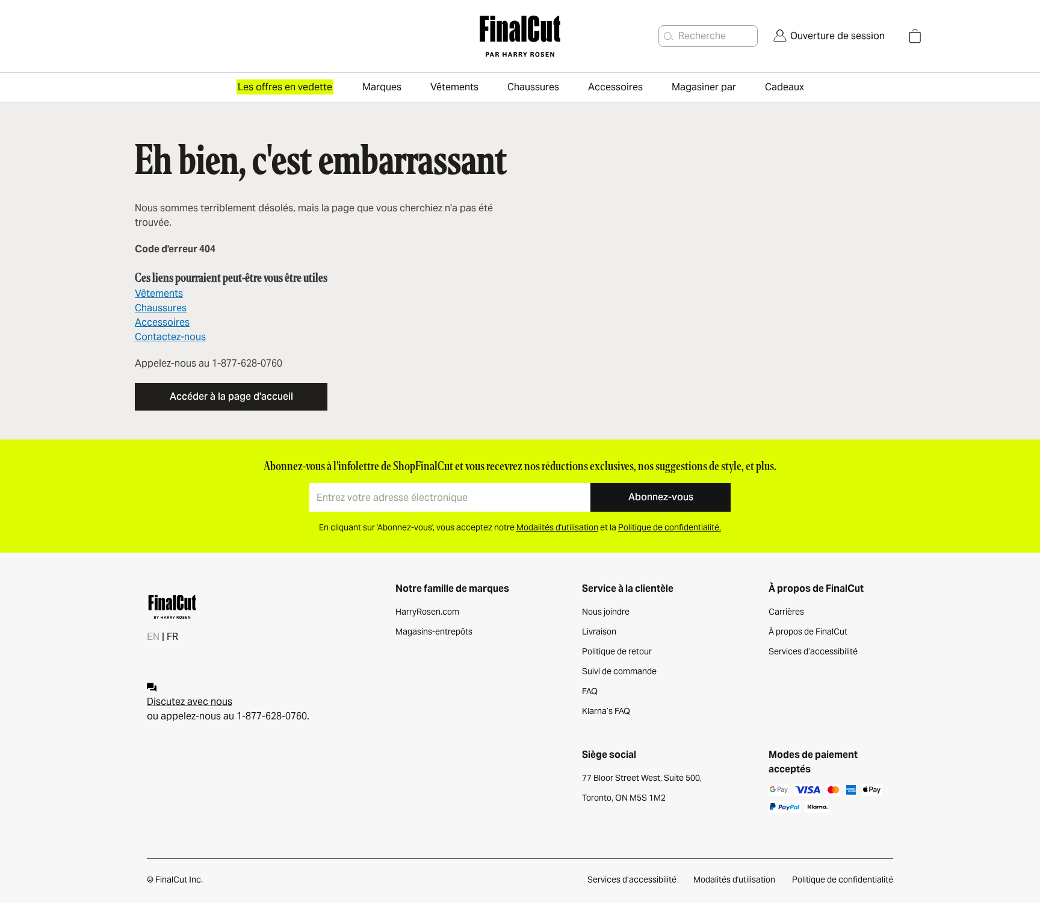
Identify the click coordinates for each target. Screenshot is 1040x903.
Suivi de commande (619, 671)
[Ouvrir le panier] (914, 36)
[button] (668, 36)
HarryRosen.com (427, 611)
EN (153, 636)
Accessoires (162, 322)
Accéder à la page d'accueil (231, 396)
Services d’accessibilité (813, 651)
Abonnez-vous (660, 497)
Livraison (599, 631)
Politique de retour (617, 651)
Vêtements (159, 293)
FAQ (590, 691)
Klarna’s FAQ (606, 711)
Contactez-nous (170, 336)
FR (172, 636)
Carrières (786, 611)
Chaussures (161, 308)
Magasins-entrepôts (433, 631)
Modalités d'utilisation (734, 879)
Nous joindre (606, 611)
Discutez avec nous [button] (189, 701)
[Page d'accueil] (520, 36)
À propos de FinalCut (808, 631)
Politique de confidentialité (842, 879)
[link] (829, 36)
